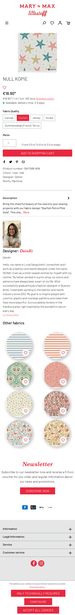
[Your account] (60, 22)
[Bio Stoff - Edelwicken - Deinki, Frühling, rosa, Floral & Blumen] (56, 404)
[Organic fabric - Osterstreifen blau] (19, 346)
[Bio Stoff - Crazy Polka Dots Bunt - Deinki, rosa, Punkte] (56, 375)
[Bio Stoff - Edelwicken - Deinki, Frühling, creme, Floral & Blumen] (56, 433)
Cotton (23, 117)
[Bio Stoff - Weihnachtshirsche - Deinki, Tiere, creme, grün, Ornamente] (19, 375)
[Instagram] (41, 563)
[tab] (36, 205)
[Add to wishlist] (4, 87)
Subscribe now (37, 491)
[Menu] (7, 22)
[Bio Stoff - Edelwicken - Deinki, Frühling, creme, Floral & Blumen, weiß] (19, 433)
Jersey (36, 117)
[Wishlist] (52, 22)
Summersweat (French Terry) (22, 125)
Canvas (9, 117)
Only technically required (38, 593)
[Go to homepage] (37, 10)
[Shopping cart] (68, 22)
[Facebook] (34, 563)
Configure (38, 602)
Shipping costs (45, 98)
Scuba (49, 117)
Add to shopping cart (37, 153)
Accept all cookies (38, 610)
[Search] (44, 22)
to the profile (10, 315)
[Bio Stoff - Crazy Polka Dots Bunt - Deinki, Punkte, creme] (19, 404)
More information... (37, 587)
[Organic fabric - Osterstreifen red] (56, 346)
